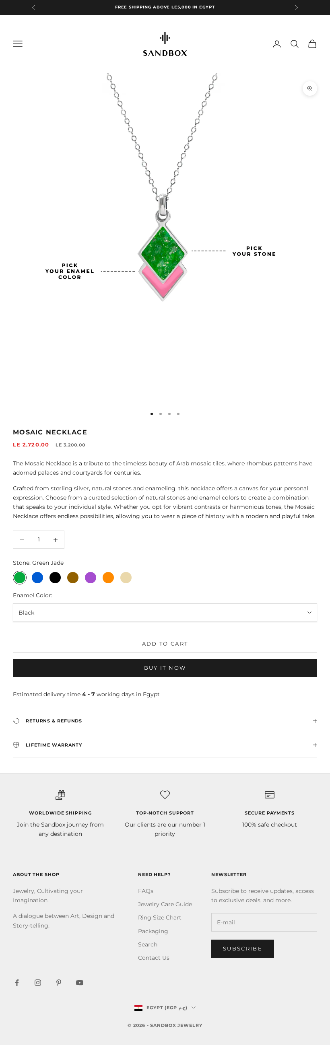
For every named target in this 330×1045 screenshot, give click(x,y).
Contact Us (153, 957)
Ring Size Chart (160, 917)
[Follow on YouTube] (80, 983)
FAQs (145, 891)
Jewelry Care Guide (165, 904)
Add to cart (165, 643)
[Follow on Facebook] (17, 983)
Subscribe (242, 948)
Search (147, 944)
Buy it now (165, 667)
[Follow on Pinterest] (59, 983)
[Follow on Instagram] (38, 983)
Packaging (153, 931)
